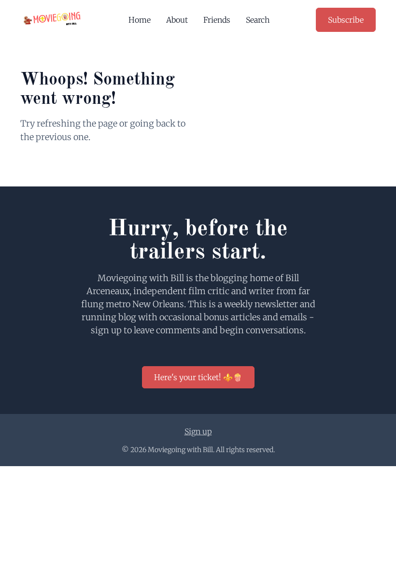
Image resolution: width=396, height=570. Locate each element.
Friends (216, 20)
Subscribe (346, 20)
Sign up (198, 431)
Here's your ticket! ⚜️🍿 (198, 377)
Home (139, 20)
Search (258, 20)
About (177, 20)
